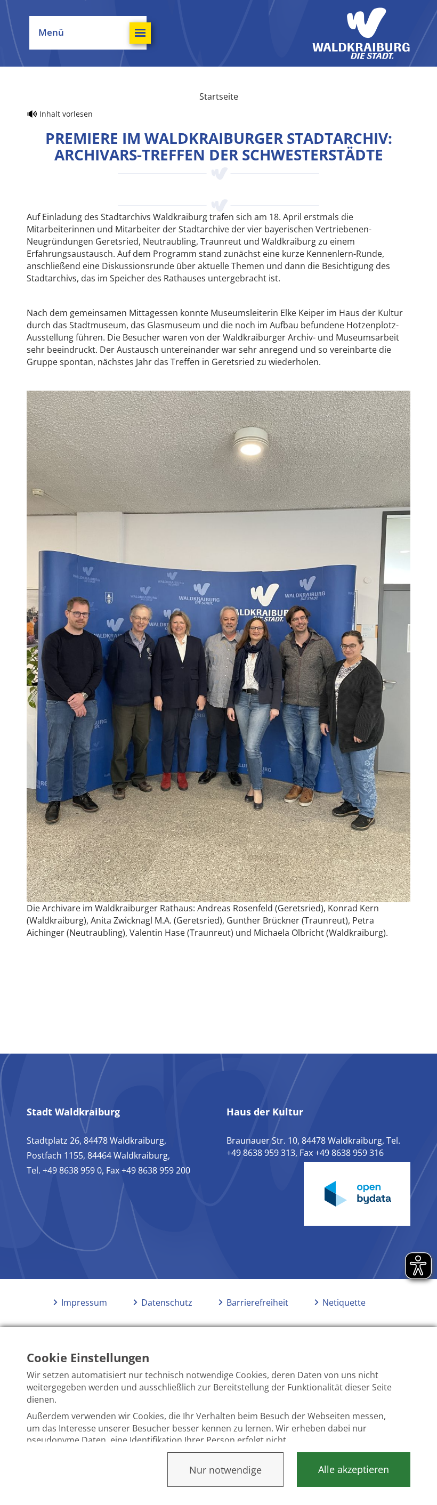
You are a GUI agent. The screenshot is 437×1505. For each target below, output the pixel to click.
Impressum (84, 1302)
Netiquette (344, 1302)
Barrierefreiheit (257, 1302)
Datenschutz (166, 1302)
